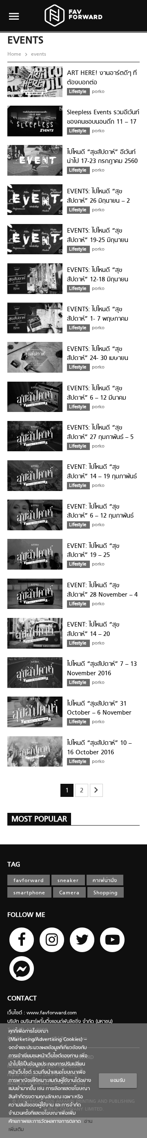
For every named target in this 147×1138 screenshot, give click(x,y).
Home (15, 54)
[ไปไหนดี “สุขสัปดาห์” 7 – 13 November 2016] (34, 687)
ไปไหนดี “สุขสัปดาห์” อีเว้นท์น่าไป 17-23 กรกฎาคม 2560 (102, 157)
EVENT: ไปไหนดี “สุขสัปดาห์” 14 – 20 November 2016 (93, 634)
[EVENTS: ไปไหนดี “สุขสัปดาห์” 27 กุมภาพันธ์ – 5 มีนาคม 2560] (34, 450)
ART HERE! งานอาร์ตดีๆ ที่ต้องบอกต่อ (102, 78)
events (37, 54)
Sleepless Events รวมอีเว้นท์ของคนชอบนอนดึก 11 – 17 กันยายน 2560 (103, 122)
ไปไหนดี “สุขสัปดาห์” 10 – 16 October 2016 (99, 748)
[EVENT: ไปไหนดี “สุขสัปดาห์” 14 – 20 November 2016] (34, 647)
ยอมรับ (117, 1081)
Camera (69, 893)
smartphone (29, 893)
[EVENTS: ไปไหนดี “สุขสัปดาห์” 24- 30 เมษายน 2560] (34, 371)
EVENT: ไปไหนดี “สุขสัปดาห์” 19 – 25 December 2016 (93, 555)
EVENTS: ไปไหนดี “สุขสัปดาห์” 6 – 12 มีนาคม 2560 (96, 398)
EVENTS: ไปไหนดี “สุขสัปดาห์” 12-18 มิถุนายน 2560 (97, 279)
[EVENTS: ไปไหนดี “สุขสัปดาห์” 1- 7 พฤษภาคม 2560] (34, 332)
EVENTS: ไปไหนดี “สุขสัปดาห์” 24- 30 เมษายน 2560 (97, 358)
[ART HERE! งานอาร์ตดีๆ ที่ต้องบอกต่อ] (34, 96)
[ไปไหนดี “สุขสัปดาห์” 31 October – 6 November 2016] (34, 726)
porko (98, 91)
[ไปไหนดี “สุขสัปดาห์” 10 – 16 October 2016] (34, 765)
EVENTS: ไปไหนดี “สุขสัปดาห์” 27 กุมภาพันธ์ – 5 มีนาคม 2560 (100, 437)
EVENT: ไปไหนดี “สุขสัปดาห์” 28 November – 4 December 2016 (102, 595)
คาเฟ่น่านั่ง (105, 881)
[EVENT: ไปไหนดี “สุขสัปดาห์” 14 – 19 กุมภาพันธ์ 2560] (34, 490)
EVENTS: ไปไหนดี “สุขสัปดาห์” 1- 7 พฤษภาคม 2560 (97, 319)
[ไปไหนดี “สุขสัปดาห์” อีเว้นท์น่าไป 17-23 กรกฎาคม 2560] (34, 174)
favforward (28, 881)
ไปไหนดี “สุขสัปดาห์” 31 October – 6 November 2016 (99, 713)
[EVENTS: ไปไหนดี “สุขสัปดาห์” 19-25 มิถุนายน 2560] (34, 253)
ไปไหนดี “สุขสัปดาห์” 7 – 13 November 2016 (102, 669)
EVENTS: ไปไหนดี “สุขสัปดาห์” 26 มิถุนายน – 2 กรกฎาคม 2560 (98, 201)
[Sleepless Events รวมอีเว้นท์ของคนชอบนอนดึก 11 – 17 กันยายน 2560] (34, 135)
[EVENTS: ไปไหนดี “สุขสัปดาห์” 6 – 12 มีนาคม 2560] (34, 411)
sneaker (68, 881)
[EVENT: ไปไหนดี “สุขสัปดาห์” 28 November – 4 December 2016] (34, 608)
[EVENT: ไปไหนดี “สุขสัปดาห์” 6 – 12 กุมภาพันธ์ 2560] (34, 529)
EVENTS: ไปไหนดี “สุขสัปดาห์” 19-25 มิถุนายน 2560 (97, 240)
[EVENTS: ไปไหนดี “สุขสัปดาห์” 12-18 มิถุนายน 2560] (34, 293)
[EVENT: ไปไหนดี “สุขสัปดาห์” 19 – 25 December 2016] (34, 568)
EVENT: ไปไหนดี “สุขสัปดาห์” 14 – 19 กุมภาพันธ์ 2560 (102, 476)
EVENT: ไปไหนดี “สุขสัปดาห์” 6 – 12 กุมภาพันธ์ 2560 (100, 516)
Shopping (106, 893)
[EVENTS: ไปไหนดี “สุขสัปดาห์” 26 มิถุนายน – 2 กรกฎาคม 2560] (34, 214)
